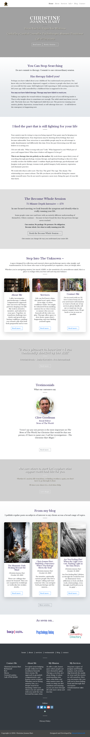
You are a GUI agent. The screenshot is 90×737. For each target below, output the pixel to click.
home (24, 652)
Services (64, 3)
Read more (37, 44)
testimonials (49, 652)
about (31, 652)
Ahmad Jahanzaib (78, 733)
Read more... (17, 328)
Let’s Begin (45, 492)
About (57, 3)
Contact (82, 3)
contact (65, 652)
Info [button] (70, 3)
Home (51, 3)
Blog (76, 3)
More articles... (45, 605)
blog (58, 652)
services (39, 652)
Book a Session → (50, 44)
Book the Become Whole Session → (45, 233)
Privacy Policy (45, 721)
